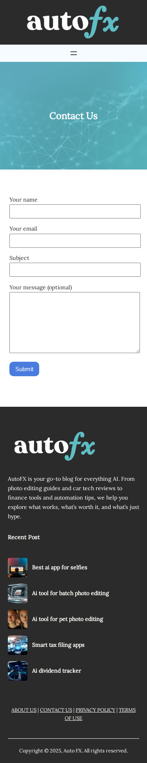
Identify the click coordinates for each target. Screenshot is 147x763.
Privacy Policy (95, 710)
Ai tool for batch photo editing (70, 593)
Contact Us (56, 710)
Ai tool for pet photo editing (67, 618)
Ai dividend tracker (56, 670)
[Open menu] (73, 53)
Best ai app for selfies (59, 567)
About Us (23, 710)
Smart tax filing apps (58, 644)
